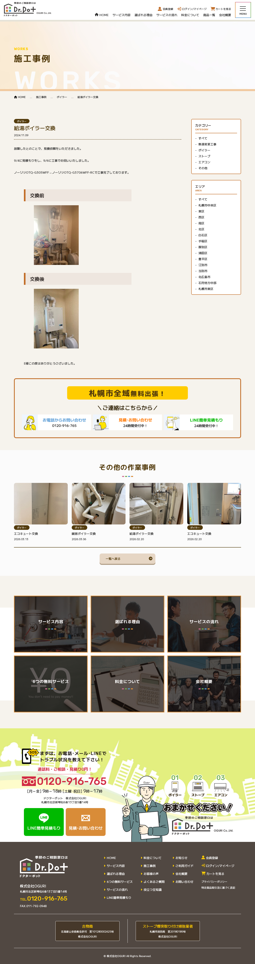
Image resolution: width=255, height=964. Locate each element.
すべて (202, 138)
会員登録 (168, 9)
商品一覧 (209, 15)
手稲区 (202, 241)
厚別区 (202, 247)
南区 (201, 223)
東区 (201, 211)
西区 (201, 217)
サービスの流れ (166, 15)
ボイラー (21, 121)
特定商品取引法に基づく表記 (218, 887)
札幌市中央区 (207, 205)
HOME (104, 15)
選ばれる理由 (143, 15)
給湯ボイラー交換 (141, 533)
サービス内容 (121, 15)
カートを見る (215, 874)
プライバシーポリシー (214, 881)
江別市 (202, 265)
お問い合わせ (184, 882)
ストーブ (204, 156)
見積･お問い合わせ (86, 828)
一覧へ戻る (113, 558)
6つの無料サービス (120, 882)
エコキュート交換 (26, 533)
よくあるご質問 (154, 882)
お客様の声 (151, 874)
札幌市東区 (205, 289)
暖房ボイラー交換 (84, 533)
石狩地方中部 (207, 283)
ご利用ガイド (184, 866)
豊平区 (202, 259)
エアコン (204, 162)
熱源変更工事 (207, 144)
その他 (202, 168)
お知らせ (181, 858)
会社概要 (225, 15)
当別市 (202, 271)
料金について (190, 15)
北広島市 (204, 277)
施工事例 (150, 866)
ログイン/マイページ (220, 866)
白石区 (202, 235)
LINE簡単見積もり (44, 828)
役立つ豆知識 (153, 890)
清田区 (202, 253)
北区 (201, 229)
